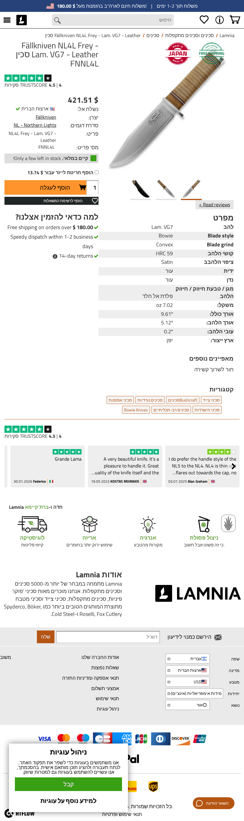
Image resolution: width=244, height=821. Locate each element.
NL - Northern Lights (35, 125)
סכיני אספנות (120, 400)
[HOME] (21, 20)
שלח (45, 636)
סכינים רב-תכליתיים (171, 410)
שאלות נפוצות (105, 667)
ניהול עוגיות (108, 708)
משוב (5, 657)
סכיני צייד (211, 400)
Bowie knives (136, 410)
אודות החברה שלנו (100, 657)
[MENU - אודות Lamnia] (219, 20)
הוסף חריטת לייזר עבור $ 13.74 (60, 172)
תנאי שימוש (107, 698)
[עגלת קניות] (235, 20)
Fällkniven (46, 117)
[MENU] (7, 20)
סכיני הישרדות (207, 410)
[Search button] (57, 20)
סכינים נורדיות (149, 400)
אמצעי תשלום (105, 688)
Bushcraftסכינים (182, 400)
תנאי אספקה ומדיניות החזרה (90, 677)
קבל (68, 784)
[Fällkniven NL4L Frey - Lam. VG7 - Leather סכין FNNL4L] (166, 108)
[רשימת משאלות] (204, 20)
